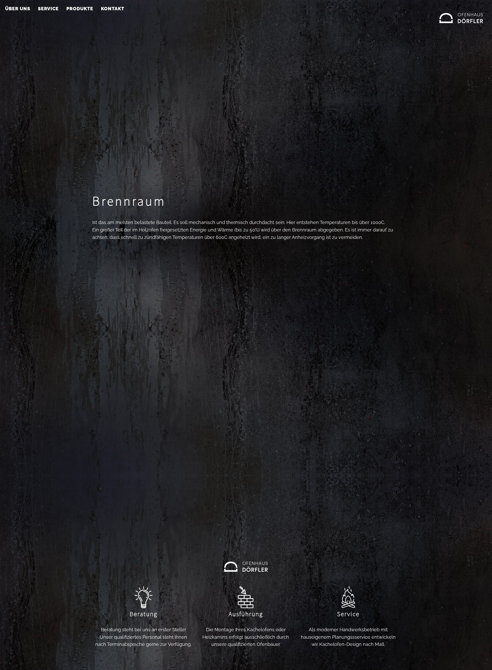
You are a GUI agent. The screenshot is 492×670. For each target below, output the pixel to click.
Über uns (17, 8)
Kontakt (112, 8)
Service (48, 8)
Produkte (79, 8)
